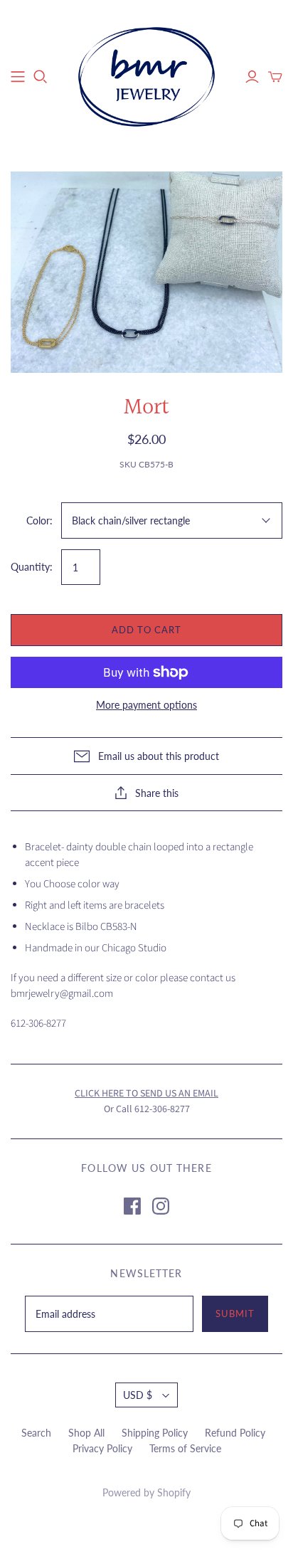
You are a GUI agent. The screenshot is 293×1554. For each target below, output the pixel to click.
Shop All (86, 1433)
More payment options (146, 705)
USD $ (137, 1395)
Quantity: (32, 567)
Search (36, 1433)
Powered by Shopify (146, 1492)
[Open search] (40, 77)
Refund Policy (235, 1433)
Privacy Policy (102, 1448)
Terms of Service (185, 1448)
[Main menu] (18, 77)
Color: (39, 520)
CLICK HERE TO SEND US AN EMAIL (146, 1094)
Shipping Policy (155, 1433)
